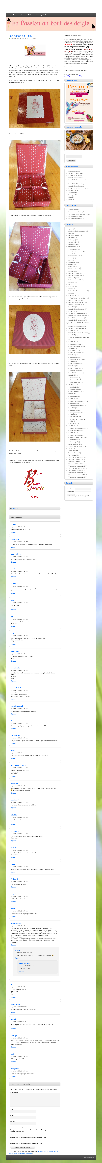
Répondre (13, 532)
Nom (12, 1109)
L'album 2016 (74, 350)
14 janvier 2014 (15, 38)
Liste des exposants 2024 (75, 273)
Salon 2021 (71, 393)
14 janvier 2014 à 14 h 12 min (19, 723)
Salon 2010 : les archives (75, 173)
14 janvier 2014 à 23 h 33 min (19, 926)
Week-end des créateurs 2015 (76, 470)
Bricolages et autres (73, 235)
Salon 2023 (71, 408)
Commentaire (15, 1092)
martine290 (15, 800)
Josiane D (14, 879)
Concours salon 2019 (74, 256)
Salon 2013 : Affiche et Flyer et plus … (79, 184)
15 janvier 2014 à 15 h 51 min (19, 1056)
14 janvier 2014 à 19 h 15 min (19, 850)
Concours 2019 (74, 378)
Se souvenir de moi (83, 495)
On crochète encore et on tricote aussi (79, 214)
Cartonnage (15, 508)
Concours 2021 (74, 396)
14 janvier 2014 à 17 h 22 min (19, 786)
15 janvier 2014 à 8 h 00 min (19, 987)
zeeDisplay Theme (89, 1157)
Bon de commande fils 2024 (78, 428)
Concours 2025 (74, 439)
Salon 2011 (71, 311)
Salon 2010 (71, 307)
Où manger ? (74, 442)
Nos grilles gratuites (74, 171)
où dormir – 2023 (75, 423)
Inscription (20, 15)
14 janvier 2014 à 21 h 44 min (19, 896)
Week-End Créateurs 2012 (75, 464)
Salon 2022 (71, 398)
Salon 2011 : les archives (75, 175)
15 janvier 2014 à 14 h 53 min (19, 1038)
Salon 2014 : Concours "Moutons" (78, 333)
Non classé (71, 282)
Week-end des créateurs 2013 (76, 466)
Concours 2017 (74, 357)
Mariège (14, 1036)
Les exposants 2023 (75, 416)
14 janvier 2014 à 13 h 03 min (19, 635)
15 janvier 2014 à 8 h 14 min (19, 1006)
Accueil (11, 15)
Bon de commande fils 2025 (78, 435)
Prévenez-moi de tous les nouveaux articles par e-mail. (26, 1143)
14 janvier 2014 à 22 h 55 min (19, 911)
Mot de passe (70, 491)
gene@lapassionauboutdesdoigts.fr (74, 76)
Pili (12, 617)
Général (70, 264)
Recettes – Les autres (74, 304)
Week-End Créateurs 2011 (75, 461)
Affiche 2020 (74, 387)
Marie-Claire (16, 554)
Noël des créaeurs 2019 (74, 280)
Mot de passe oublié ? (81, 497)
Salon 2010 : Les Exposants (76, 309)
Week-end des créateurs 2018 (76, 477)
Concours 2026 (72, 246)
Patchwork (71, 286)
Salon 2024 (71, 425)
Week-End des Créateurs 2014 (76, 468)
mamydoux (15, 1069)
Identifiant (70, 489)
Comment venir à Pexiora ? (78, 437)
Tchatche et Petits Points (75, 446)
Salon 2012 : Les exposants (76, 318)
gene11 (24, 38)
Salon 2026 (73, 249)
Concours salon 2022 (76, 403)
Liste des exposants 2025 (75, 275)
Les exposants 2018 (75, 368)
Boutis (70, 233)
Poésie (70, 293)
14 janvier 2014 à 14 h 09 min (19, 708)
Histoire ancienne (73, 269)
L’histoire (30, 15)
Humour (70, 271)
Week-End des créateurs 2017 (76, 475)
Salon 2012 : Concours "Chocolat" (78, 315)
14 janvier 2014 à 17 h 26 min (19, 802)
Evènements (71, 262)
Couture (70, 258)
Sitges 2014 (71, 197)
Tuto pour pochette (73, 209)
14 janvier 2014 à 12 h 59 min (19, 602)
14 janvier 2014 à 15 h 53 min (19, 753)
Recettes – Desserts (73, 300)
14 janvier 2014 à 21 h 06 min (19, 881)
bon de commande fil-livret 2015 (79, 337)
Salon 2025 (71, 432)
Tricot (70, 448)
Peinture (70, 289)
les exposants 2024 (75, 430)
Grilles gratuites (41, 15)
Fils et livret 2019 (75, 382)
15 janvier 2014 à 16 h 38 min (19, 1071)
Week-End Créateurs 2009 (75, 457)
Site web (12, 1121)
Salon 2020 (71, 384)
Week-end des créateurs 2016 (76, 472)
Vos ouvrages (72, 455)
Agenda (70, 229)
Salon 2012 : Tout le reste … (76, 320)
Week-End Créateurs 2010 (75, 459)
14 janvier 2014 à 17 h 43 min (19, 817)
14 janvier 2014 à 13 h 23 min (19, 654)
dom (12, 984)
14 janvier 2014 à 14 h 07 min (19, 690)
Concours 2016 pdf (75, 344)
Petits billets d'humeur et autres (77, 291)
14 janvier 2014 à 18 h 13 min (19, 833)
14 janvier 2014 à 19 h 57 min (19, 866)
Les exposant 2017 (75, 363)
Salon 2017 (71, 355)
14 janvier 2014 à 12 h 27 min (19, 541)
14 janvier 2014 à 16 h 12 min (19, 767)
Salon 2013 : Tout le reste (75, 328)
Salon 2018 (71, 366)
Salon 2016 (71, 341)
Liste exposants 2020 (76, 391)
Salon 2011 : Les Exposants (76, 313)
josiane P (14, 815)
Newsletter (71, 199)
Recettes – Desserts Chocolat (76, 302)
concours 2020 (72, 242)
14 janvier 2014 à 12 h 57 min (19, 586)
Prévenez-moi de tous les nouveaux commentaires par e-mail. (28, 1137)
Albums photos (72, 192)
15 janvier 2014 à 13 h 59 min (23, 952)
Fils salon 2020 (74, 389)
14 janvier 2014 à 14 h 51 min (19, 738)
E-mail (12, 1115)
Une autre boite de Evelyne (76, 216)
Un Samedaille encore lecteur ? (77, 218)
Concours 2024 (72, 244)
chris (12, 1054)
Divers (70, 260)
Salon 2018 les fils (75, 370)
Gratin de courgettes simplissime (77, 212)
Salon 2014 (71, 330)
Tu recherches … (73, 453)
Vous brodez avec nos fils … (78, 298)
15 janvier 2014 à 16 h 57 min (27, 966)
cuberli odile (15, 668)
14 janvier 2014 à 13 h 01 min (19, 619)
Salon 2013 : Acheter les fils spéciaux (79, 188)
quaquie (14, 1019)
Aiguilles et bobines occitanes (76, 231)
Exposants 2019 (74, 380)
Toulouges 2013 (72, 195)
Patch (70, 284)
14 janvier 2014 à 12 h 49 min (19, 571)
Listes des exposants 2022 (77, 405)
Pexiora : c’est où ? (73, 190)
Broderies (71, 237)
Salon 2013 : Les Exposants (76, 186)
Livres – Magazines (73, 278)
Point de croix (72, 295)
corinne (13, 524)
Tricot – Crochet (73, 450)
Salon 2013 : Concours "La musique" (78, 322)
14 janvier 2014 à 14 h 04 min (19, 670)
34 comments (32, 38)
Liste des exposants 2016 (77, 352)
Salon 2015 (71, 335)
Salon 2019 (71, 375)
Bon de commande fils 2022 (78, 401)
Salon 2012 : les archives (75, 178)
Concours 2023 (74, 410)
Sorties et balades (73, 444)
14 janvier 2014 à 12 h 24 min (19, 527)
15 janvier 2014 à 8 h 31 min (19, 1021)
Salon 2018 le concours (75, 373)
